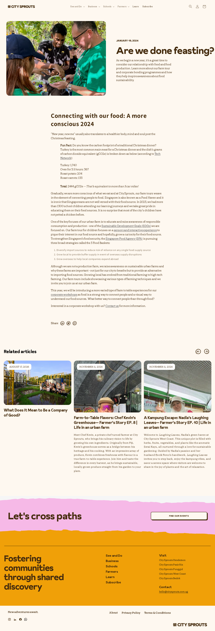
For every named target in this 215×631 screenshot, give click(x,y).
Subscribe (113, 582)
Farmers (112, 571)
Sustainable (109, 226)
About (113, 613)
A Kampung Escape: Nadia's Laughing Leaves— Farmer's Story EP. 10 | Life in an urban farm (177, 422)
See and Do (114, 556)
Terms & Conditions (157, 613)
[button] (77, 6)
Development (125, 226)
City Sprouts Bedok (169, 578)
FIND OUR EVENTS (179, 515)
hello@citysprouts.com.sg (173, 591)
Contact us (112, 306)
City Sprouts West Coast (172, 573)
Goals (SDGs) (142, 226)
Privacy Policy (131, 613)
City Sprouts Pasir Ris (171, 564)
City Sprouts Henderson (172, 560)
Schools (111, 566)
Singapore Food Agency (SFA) (124, 239)
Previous (197, 350)
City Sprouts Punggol (171, 569)
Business (112, 561)
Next (205, 350)
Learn (110, 577)
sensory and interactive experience (135, 230)
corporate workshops (64, 294)
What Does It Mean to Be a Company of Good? (35, 413)
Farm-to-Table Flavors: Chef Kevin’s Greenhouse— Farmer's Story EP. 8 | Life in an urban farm (105, 422)
